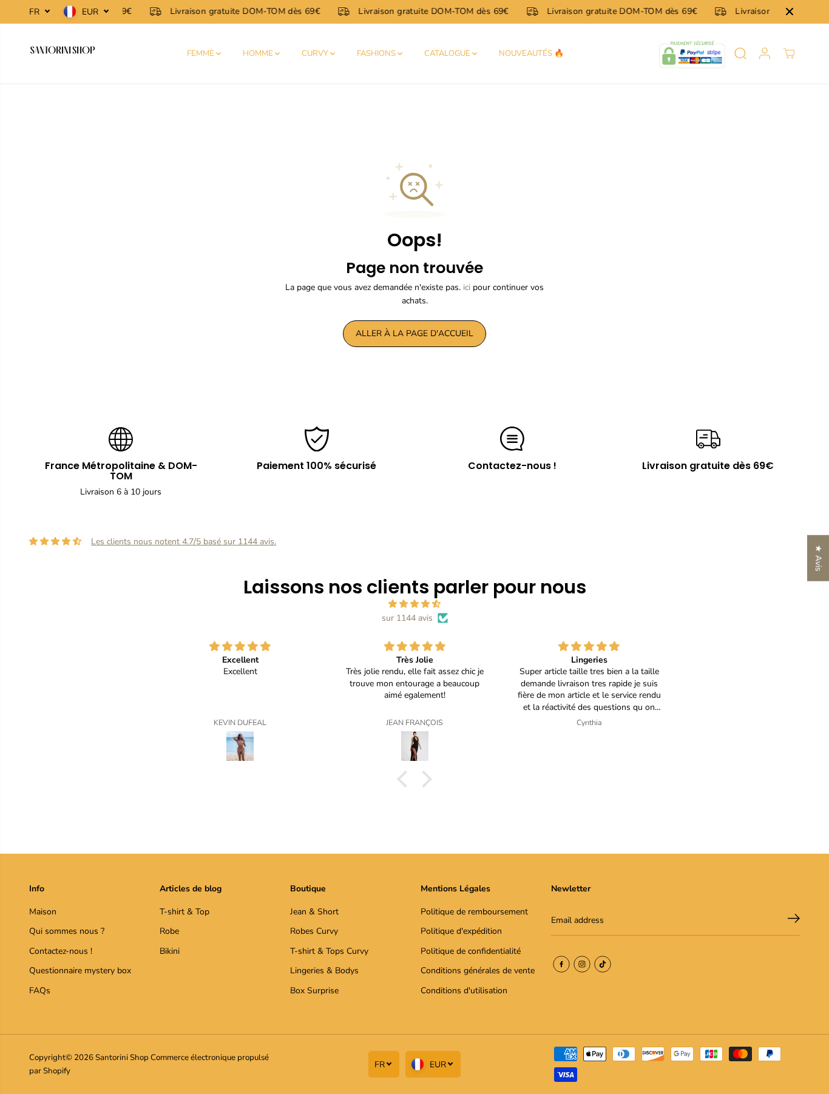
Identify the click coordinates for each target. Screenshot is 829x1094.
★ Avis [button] (818, 557)
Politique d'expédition (461, 931)
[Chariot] (789, 53)
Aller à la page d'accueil (414, 333)
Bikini (170, 951)
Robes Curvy (314, 931)
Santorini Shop (122, 1057)
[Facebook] (561, 964)
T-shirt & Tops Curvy (329, 951)
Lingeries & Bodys (324, 970)
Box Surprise (314, 990)
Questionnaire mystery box (80, 970)
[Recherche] (740, 53)
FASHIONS (377, 53)
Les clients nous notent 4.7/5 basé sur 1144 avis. (183, 541)
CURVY (316, 53)
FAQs (39, 990)
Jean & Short (314, 911)
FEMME (201, 53)
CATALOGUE (448, 53)
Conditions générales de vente (478, 970)
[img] (414, 604)
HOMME (259, 53)
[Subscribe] (794, 920)
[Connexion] (765, 53)
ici (466, 287)
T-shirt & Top (184, 911)
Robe (169, 931)
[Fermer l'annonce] (789, 11)
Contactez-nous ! (60, 951)
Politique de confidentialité (471, 951)
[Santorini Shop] (62, 53)
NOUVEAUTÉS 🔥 (531, 53)
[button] (405, 779)
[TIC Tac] (602, 964)
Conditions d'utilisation (464, 990)
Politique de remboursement (474, 911)
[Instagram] (582, 964)
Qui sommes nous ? (66, 931)
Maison (42, 911)
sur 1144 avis (407, 618)
